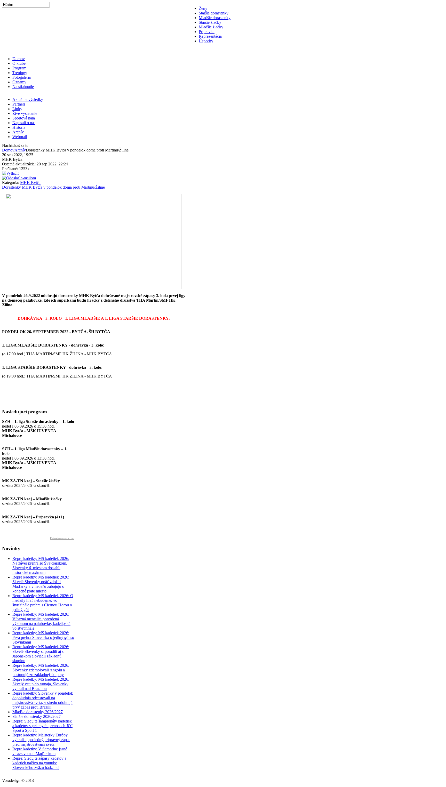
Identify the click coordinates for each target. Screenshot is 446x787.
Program (19, 68)
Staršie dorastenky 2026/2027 (36, 716)
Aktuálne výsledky (27, 99)
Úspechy (206, 41)
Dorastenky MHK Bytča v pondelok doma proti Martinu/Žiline (53, 187)
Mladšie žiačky (211, 27)
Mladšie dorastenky (214, 17)
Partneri (18, 104)
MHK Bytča (30, 182)
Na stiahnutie (23, 86)
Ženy (203, 8)
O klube (19, 63)
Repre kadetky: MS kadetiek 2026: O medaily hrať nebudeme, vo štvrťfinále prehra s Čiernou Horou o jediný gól (42, 602)
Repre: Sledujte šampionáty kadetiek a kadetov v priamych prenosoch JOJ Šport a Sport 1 (42, 726)
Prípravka (206, 31)
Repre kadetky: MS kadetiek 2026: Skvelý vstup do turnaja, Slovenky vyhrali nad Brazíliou (40, 684)
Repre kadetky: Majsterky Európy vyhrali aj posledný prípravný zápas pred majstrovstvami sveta (41, 739)
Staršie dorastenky (213, 13)
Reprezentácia (210, 36)
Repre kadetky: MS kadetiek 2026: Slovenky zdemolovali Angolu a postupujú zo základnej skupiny (40, 670)
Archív (18, 132)
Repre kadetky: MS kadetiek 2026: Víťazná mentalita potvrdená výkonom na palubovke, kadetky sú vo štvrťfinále (41, 621)
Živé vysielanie (24, 113)
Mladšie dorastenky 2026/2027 (37, 712)
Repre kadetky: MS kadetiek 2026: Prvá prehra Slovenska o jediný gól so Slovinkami (43, 637)
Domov (18, 59)
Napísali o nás (23, 123)
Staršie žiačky (210, 22)
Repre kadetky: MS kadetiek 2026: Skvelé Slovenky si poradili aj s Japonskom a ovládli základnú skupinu (40, 654)
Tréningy (19, 72)
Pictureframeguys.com (62, 538)
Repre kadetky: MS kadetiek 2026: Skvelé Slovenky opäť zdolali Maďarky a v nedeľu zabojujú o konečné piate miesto (40, 584)
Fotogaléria (21, 77)
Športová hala (23, 118)
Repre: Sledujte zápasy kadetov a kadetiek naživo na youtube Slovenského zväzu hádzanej (39, 763)
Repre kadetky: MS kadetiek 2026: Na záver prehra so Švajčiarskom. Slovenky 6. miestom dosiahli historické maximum (40, 565)
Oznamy (19, 82)
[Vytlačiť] (10, 173)
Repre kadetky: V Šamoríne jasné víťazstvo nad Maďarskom (39, 751)
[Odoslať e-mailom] (19, 178)
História (18, 127)
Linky (17, 109)
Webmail (19, 136)
